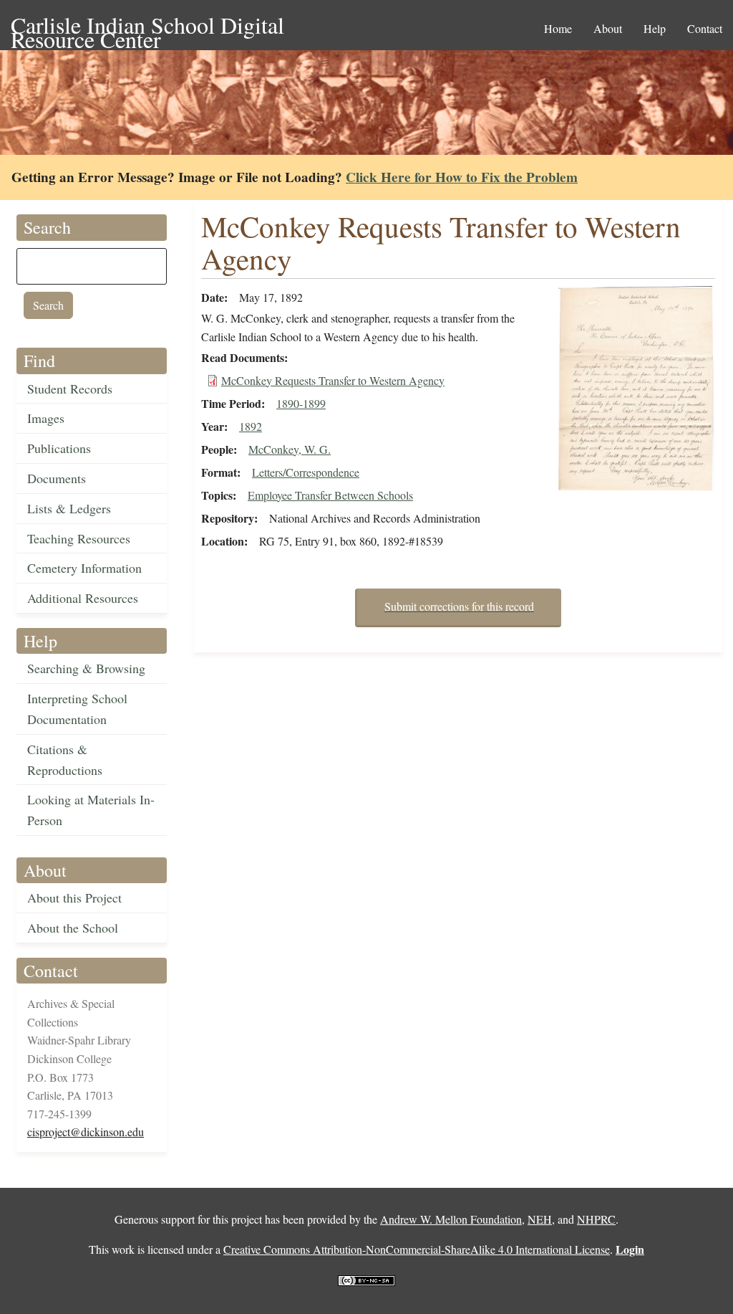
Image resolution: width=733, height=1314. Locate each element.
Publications (59, 448)
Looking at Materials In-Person (91, 810)
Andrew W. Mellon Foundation (451, 1219)
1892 (250, 426)
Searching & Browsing (86, 668)
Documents (56, 478)
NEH (540, 1219)
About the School (72, 927)
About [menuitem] (607, 28)
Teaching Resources (78, 538)
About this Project (74, 897)
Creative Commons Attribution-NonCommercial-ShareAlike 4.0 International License (416, 1249)
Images (45, 418)
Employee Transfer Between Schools (330, 495)
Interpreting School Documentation (77, 709)
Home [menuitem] (558, 28)
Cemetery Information (84, 567)
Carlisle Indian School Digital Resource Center (147, 26)
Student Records (69, 388)
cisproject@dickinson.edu (85, 1131)
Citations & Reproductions (64, 760)
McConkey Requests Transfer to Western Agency (333, 380)
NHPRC (596, 1219)
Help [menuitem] (655, 28)
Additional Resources (82, 597)
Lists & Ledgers (69, 508)
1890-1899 (301, 403)
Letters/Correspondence (305, 472)
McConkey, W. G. (289, 449)
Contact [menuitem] (704, 28)
